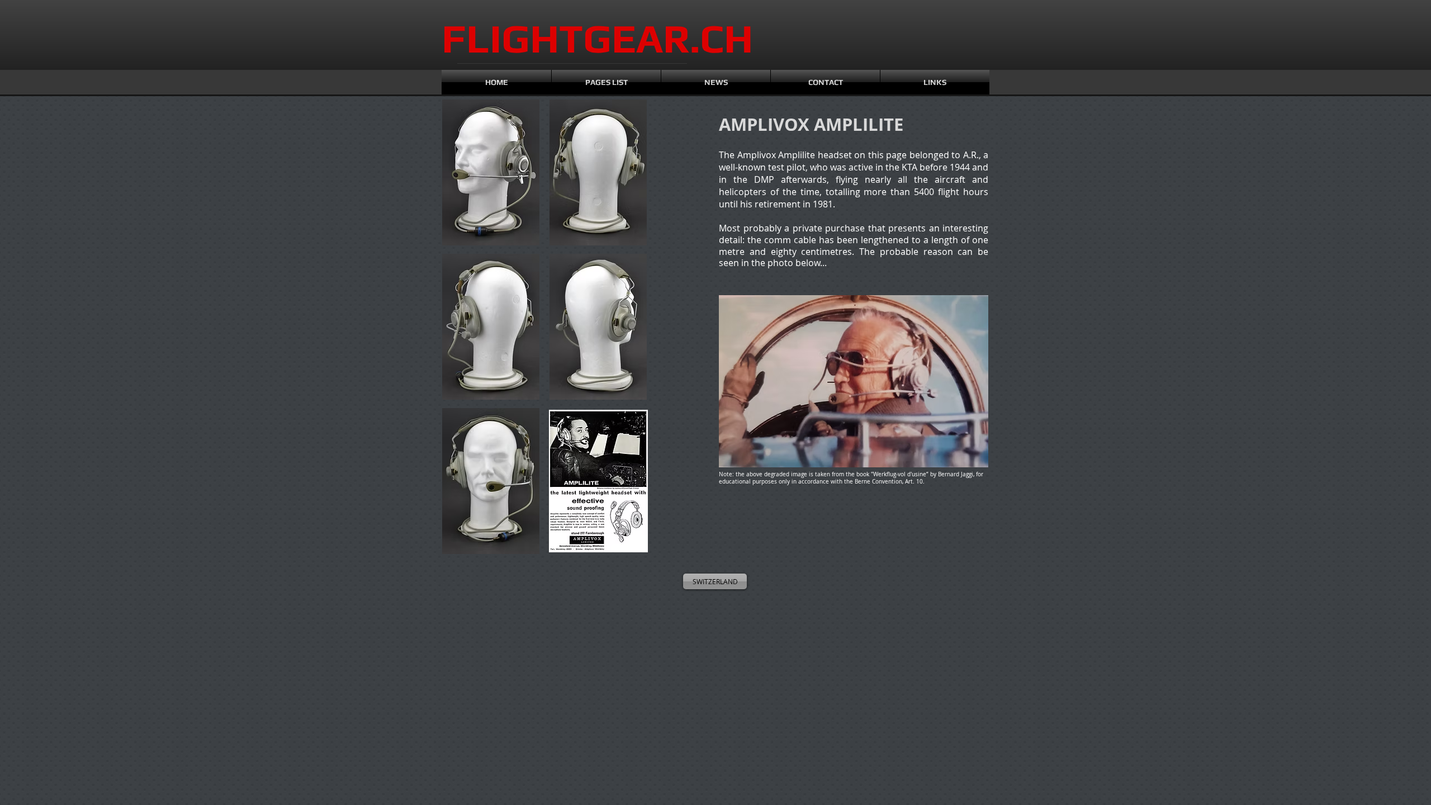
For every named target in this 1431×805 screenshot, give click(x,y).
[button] (491, 172)
